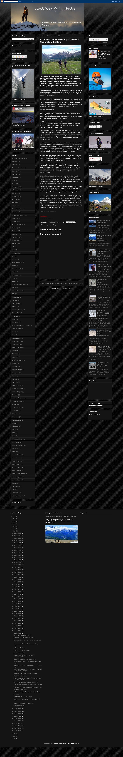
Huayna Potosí (16, 420)
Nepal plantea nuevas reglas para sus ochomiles (103, 222)
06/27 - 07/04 (18, 596)
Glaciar (14, 363)
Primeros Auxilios (17, 309)
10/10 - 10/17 (18, 560)
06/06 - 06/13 (18, 604)
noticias (14, 161)
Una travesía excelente (20, 676)
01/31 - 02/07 (18, 721)
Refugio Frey (16, 313)
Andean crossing (17, 401)
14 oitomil (15, 174)
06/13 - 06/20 (18, 601)
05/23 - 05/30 (18, 608)
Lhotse (14, 272)
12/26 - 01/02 (18, 533)
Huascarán (15, 417)
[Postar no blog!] (69, 222)
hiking (14, 489)
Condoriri (15, 357)
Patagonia (47, 225)
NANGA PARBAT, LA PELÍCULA (23, 697)
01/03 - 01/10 (18, 730)
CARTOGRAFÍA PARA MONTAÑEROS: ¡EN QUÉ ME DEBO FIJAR (104, 348)
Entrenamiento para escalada (21, 325)
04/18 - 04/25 (18, 621)
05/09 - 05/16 (18, 613)
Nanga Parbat (16, 385)
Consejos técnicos (17, 168)
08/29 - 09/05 (18, 574)
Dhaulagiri (15, 413)
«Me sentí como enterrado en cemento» (25, 659)
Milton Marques (105, 51)
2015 (14, 519)
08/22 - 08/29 (18, 577)
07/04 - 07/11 (18, 594)
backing (14, 483)
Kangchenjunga (17, 369)
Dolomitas (15, 322)
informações (16, 190)
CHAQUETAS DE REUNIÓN (22, 650)
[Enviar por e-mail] (67, 222)
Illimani (14, 423)
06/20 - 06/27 (18, 599)
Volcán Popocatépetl (18, 473)
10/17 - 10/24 (18, 557)
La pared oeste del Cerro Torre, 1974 (24, 703)
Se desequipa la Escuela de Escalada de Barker (103, 297)
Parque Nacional (17, 262)
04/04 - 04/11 (18, 626)
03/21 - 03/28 (18, 630)
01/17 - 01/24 (18, 726)
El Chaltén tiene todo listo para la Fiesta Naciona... (28, 687)
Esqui (14, 287)
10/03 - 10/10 (18, 562)
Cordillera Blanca (17, 360)
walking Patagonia (17, 495)
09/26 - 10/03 (18, 565)
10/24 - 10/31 (18, 555)
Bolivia (14, 265)
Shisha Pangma (17, 391)
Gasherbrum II (16, 328)
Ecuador (14, 259)
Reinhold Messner (17, 388)
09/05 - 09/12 (18, 572)
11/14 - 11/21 (18, 548)
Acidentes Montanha (18, 158)
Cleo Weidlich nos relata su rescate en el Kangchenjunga (104, 266)
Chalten (14, 221)
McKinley (15, 382)
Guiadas (14, 205)
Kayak (14, 332)
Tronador (15, 395)
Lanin (14, 429)
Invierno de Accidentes (20, 648)
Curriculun (15, 410)
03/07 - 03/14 (18, 708)
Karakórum (15, 373)
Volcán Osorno (16, 470)
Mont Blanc (15, 303)
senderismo (15, 492)
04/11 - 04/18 (18, 623)
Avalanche (15, 183)
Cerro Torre (15, 234)
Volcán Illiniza (16, 464)
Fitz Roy (14, 243)
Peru (13, 250)
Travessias (15, 240)
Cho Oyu (15, 354)
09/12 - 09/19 (18, 570)
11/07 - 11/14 (18, 550)
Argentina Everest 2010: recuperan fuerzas (102, 281)
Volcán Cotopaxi (17, 347)
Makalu (14, 379)
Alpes (14, 281)
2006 (14, 738)
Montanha (15, 212)
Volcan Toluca (16, 458)
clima (13, 278)
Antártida (15, 316)
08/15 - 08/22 (18, 579)
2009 (14, 733)
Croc (13, 256)
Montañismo (16, 237)
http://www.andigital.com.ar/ (50, 211)
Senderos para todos (19, 705)
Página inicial (62, 283)
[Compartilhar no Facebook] (73, 222)
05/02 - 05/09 (18, 616)
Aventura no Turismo (19, 653)
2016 (14, 516)
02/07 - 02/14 (18, 718)
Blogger (77, 743)
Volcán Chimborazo (18, 398)
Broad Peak (15, 350)
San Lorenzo (16, 344)
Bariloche (15, 177)
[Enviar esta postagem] (63, 222)
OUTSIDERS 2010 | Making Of (22, 635)
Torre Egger (15, 442)
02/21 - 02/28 (18, 713)
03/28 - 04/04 (18, 628)
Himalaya (15, 196)
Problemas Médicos (18, 215)
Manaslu (14, 300)
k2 (13, 246)
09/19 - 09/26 (18, 567)
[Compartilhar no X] (71, 222)
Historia (14, 227)
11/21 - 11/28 (18, 545)
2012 (14, 526)
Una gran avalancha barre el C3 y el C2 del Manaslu (104, 331)
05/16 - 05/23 (18, 611)
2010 (14, 531)
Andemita (15, 404)
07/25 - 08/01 (18, 587)
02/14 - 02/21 (18, 716)
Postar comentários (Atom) (64, 288)
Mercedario (15, 275)
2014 (14, 521)
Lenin (14, 376)
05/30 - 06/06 (18, 606)
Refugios (15, 218)
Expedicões (15, 202)
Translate (104, 42)
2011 (14, 528)
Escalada (15, 171)
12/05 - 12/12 (18, 540)
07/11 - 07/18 (18, 591)
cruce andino (16, 486)
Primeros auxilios (17, 439)
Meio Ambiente (16, 209)
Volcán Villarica (16, 480)
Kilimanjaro (15, 426)
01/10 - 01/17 (18, 728)
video (13, 180)
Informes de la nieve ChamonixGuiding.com (26, 682)
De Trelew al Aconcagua (20, 689)
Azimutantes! (95, 415)
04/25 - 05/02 (18, 618)
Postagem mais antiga (75, 283)
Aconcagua (15, 199)
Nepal (14, 432)
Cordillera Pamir (17, 407)
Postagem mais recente (48, 283)
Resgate (14, 164)
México (14, 306)
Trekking (53, 225)
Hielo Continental (17, 224)
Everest (14, 193)
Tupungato (15, 448)
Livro (13, 335)
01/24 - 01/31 (18, 723)
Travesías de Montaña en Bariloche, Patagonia (104, 236)
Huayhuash (15, 297)
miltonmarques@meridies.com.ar (47, 218)
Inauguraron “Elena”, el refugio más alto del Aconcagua (104, 251)
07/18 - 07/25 (18, 589)
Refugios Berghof (17, 341)
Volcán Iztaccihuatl (17, 467)
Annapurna (15, 253)
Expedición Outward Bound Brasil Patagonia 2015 (103, 364)
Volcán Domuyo (17, 461)
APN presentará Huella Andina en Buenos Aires (27, 692)
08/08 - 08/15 (18, 582)
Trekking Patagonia (18, 445)
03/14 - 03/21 (18, 633)
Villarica (14, 451)
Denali (14, 319)
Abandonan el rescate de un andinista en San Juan (28, 684)
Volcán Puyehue (17, 477)
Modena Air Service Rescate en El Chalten (25, 673)
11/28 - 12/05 (18, 543)
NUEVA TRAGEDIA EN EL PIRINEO (24, 637)
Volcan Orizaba (16, 455)
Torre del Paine (16, 291)
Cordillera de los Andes (19, 284)
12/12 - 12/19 (18, 538)
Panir (13, 436)
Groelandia (15, 366)
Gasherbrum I (16, 269)
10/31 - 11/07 (18, 552)
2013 (14, 523)
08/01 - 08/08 (18, 584)
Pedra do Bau (16, 338)
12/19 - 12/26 (18, 535)
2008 (14, 736)
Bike (13, 294)
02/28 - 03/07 (18, 711)
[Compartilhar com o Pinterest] (75, 222)
